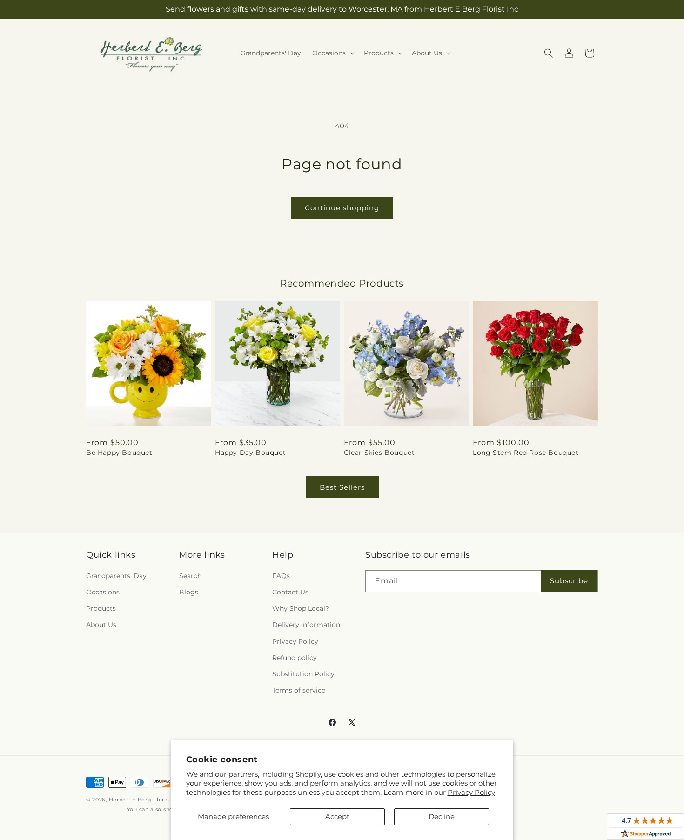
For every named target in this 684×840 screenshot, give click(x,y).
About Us (101, 624)
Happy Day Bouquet (250, 452)
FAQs (281, 576)
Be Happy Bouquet (119, 452)
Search (190, 576)
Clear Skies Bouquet (379, 452)
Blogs (188, 592)
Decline (442, 816)
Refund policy (294, 657)
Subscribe (569, 580)
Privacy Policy (471, 792)
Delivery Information (306, 624)
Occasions (103, 592)
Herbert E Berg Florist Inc (145, 799)
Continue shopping (342, 207)
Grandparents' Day (116, 576)
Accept (337, 816)
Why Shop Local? (300, 608)
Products (101, 608)
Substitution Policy (303, 674)
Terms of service (298, 690)
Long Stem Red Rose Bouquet (526, 452)
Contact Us (290, 592)
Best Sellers (342, 487)
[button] (332, 53)
